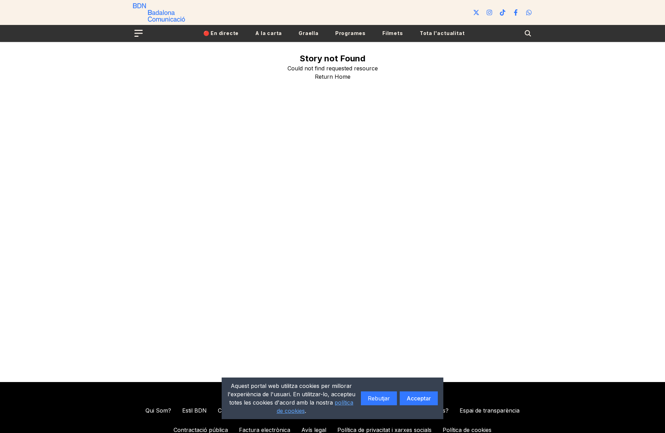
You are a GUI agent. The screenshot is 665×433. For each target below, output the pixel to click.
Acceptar (419, 398)
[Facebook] (516, 12)
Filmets (392, 33)
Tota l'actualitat (442, 33)
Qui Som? (158, 410)
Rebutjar (379, 398)
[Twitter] (476, 12)
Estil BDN (194, 410)
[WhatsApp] (529, 12)
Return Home (333, 76)
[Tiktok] (502, 12)
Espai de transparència (490, 410)
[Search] (528, 33)
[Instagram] (489, 12)
